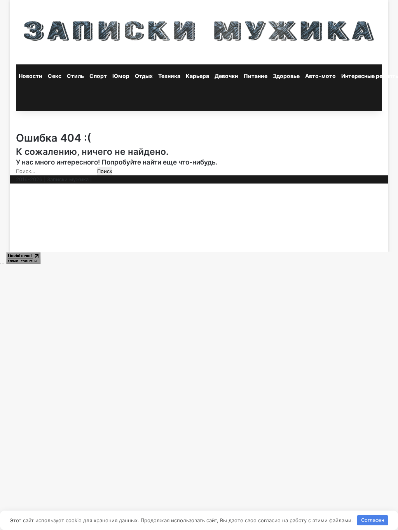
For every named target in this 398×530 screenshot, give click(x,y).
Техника (169, 76)
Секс (54, 76)
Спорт (98, 76)
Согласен (372, 520)
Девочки (226, 76)
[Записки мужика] (199, 32)
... (2, 262)
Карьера (197, 76)
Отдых (144, 76)
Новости (30, 76)
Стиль (75, 76)
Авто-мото (320, 76)
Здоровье (286, 76)
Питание (255, 76)
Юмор (120, 76)
